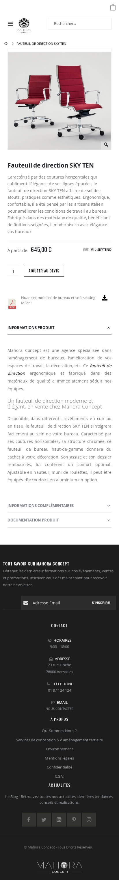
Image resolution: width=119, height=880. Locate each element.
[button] (106, 147)
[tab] (59, 328)
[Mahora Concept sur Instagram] (89, 820)
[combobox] (79, 23)
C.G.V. (59, 776)
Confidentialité (59, 767)
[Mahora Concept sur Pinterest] (74, 820)
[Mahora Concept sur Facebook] (29, 820)
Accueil (6, 43)
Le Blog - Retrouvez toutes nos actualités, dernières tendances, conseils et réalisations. (59, 799)
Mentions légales (59, 758)
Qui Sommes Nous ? (59, 730)
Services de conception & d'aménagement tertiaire (59, 739)
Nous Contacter (60, 708)
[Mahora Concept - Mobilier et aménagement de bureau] (24, 23)
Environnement (59, 748)
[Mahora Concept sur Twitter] (44, 820)
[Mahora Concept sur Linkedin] (59, 820)
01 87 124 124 (59, 690)
